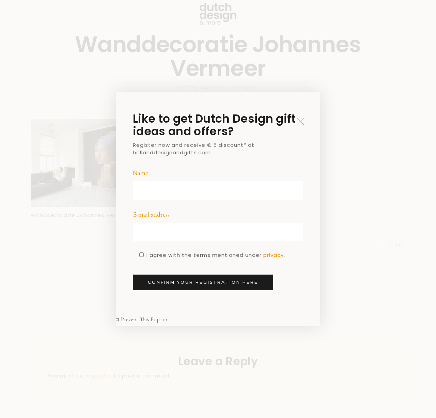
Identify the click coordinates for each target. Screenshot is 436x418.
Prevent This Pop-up (144, 319)
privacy (273, 255)
